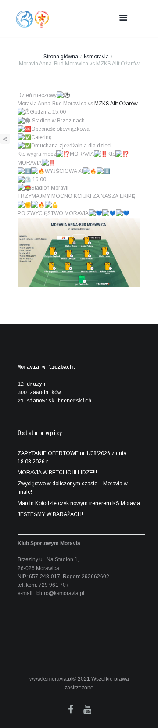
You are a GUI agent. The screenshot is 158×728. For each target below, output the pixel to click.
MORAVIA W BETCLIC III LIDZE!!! (57, 473)
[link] (116, 103)
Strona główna (60, 57)
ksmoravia (96, 57)
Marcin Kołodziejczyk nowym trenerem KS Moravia (79, 503)
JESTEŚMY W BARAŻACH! (50, 514)
